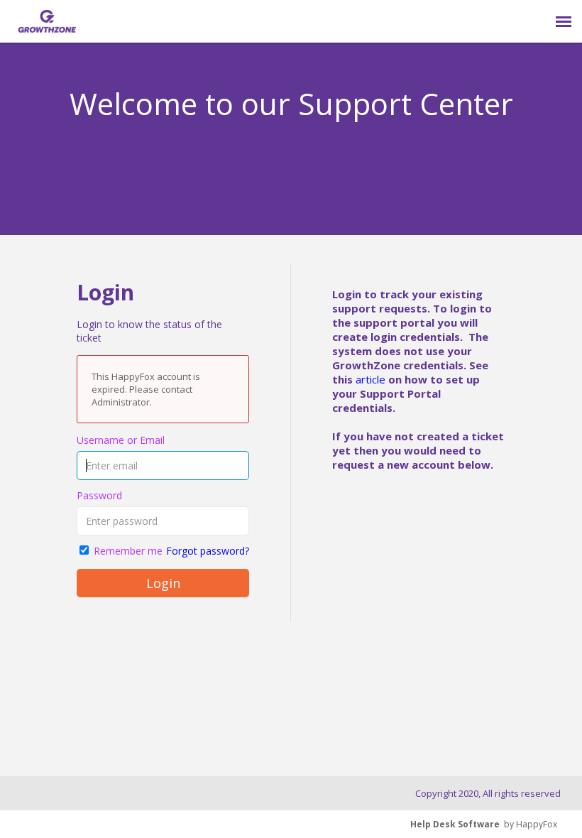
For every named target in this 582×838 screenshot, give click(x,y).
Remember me (128, 550)
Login (163, 583)
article (370, 379)
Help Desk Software (455, 824)
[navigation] (563, 21)
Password (99, 495)
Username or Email (121, 440)
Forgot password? (207, 550)
